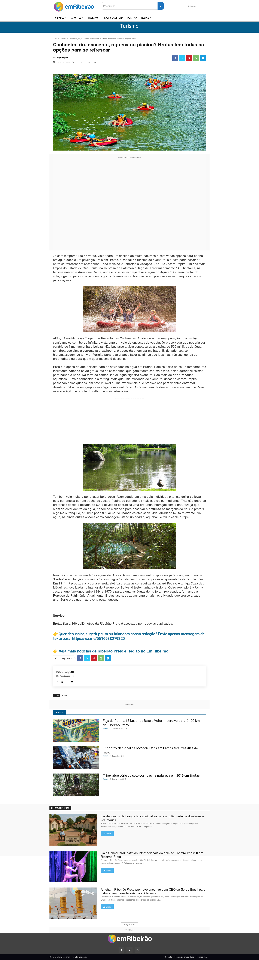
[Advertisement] (129, 204)
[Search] (161, 6)
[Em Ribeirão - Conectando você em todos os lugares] (73, 6)
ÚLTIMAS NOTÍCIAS (60, 808)
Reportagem (62, 57)
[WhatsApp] (196, 58)
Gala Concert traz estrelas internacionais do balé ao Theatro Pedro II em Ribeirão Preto (152, 855)
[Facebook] (175, 58)
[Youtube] (72, 681)
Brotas (64, 695)
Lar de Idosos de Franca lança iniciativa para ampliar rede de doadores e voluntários (152, 818)
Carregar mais (128, 924)
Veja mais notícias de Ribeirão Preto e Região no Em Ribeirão (113, 651)
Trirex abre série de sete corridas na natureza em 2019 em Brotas (151, 775)
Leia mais (107, 833)
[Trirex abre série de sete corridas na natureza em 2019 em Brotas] (76, 785)
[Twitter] (182, 58)
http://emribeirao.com (65, 676)
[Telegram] (203, 58)
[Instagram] (62, 681)
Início (55, 38)
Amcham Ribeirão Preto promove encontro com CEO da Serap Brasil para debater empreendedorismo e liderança (153, 891)
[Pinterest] (189, 58)
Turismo (129, 26)
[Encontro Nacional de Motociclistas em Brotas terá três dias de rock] (76, 757)
